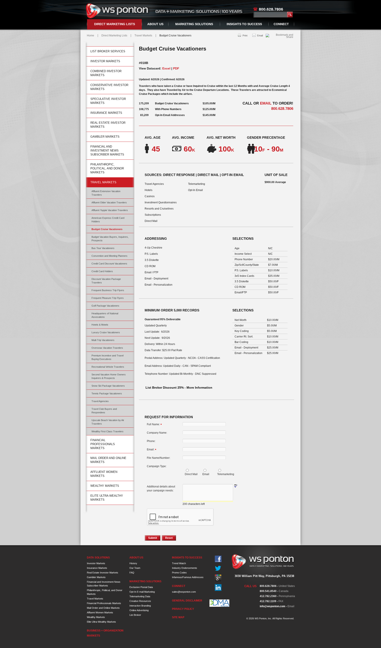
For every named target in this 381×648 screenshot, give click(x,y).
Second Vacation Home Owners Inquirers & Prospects (109, 376)
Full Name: (154, 424)
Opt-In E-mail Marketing (142, 591)
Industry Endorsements (184, 568)
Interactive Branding (140, 605)
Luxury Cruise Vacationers (106, 332)
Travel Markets (143, 35)
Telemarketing (225, 474)
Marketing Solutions (194, 24)
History (133, 563)
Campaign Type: (156, 466)
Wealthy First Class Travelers (107, 431)
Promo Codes (179, 572)
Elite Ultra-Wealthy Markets (106, 497)
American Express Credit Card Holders (108, 220)
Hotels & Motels (100, 324)
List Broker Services (107, 51)
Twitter (218, 568)
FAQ (131, 572)
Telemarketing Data (139, 596)
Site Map (178, 617)
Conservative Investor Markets (109, 87)
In (218, 587)
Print (245, 35)
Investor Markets (105, 61)
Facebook (218, 559)
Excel (166, 68)
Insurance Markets (106, 112)
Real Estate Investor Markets (107, 124)
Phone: (151, 441)
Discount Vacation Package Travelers (106, 281)
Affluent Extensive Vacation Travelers (106, 193)
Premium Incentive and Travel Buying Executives (107, 357)
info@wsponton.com (272, 606)
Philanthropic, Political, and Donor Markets (107, 168)
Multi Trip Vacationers (103, 340)
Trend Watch (179, 563)
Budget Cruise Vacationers (107, 229)
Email (260, 35)
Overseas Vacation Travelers (107, 347)
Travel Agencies (100, 401)
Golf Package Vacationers (105, 305)
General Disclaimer (187, 600)
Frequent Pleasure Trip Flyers (108, 298)
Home (90, 35)
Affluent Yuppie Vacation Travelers (110, 210)
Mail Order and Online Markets (108, 460)
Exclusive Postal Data (141, 587)
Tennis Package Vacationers (107, 393)
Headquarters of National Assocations (105, 315)
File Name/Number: (158, 457)
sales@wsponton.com (184, 591)
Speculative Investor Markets (108, 101)
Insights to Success (244, 24)
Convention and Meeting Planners (109, 256)
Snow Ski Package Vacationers (108, 385)
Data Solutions (98, 557)
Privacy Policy (183, 609)
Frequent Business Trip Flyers (108, 290)
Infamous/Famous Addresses (188, 577)
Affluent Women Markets (103, 474)
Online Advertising (139, 610)
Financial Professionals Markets (102, 444)
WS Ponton (117, 11)
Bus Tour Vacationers (103, 248)
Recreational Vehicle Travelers (108, 366)
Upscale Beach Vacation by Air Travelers (108, 422)
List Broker (135, 615)
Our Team (134, 568)
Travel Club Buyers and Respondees (104, 411)
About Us (155, 24)
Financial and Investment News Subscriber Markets (107, 150)
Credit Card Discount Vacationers (109, 263)
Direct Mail (191, 474)
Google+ (218, 578)
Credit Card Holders (102, 271)
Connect (281, 24)
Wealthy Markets (104, 485)
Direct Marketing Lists (114, 24)
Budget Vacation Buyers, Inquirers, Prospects (110, 239)
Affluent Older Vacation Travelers (109, 202)
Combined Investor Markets (105, 73)
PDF (176, 68)
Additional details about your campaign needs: (161, 488)
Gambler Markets (105, 136)
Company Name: (157, 432)
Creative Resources (140, 601)
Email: (151, 449)
